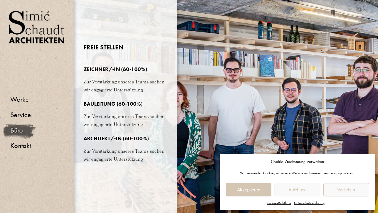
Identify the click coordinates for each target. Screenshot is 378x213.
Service (20, 114)
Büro (16, 130)
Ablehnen (298, 189)
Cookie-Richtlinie (279, 203)
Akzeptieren (248, 189)
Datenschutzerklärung (309, 203)
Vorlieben (346, 189)
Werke (19, 99)
